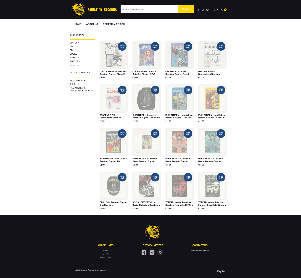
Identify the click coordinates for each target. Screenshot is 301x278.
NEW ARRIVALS (77, 80)
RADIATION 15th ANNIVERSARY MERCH (81, 89)
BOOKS (73, 54)
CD (71, 50)
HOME (77, 24)
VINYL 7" (74, 46)
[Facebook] (199, 10)
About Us (106, 254)
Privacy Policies (105, 257)
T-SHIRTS (74, 57)
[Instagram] (203, 10)
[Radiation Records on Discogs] (160, 252)
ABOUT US (92, 24)
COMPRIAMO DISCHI (114, 24)
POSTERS (75, 61)
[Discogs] (207, 10)
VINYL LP (74, 43)
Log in (215, 9)
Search (186, 9)
